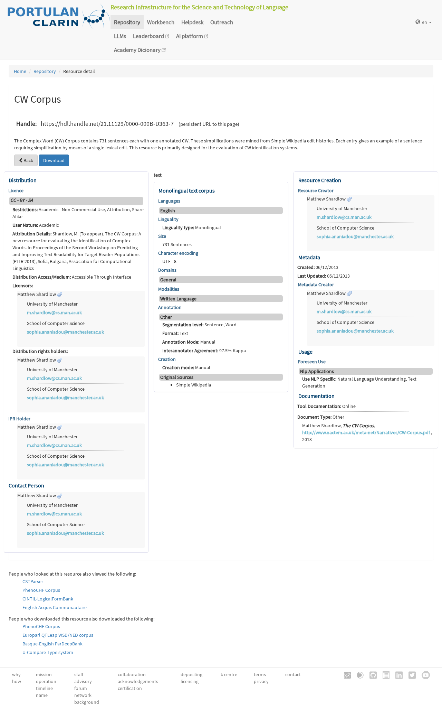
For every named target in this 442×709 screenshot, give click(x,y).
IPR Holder (19, 419)
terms (260, 674)
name (42, 695)
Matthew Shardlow (37, 294)
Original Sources (176, 377)
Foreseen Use (312, 361)
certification (130, 688)
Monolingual (191, 227)
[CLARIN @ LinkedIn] (397, 675)
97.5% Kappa (204, 350)
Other (320, 417)
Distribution (23, 180)
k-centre (229, 674)
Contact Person (26, 485)
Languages (169, 201)
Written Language (178, 299)
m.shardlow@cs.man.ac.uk (54, 312)
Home (20, 71)
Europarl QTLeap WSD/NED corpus (57, 635)
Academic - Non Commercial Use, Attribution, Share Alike (78, 213)
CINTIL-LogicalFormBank (47, 599)
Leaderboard (149, 36)
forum (80, 688)
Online (326, 406)
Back (28, 160)
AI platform (190, 36)
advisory (83, 681)
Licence (15, 190)
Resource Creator (316, 190)
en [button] (425, 22)
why (16, 674)
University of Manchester (52, 304)
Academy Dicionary (138, 50)
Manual (188, 342)
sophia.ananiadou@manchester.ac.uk (65, 332)
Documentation (316, 395)
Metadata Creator (316, 284)
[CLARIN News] (384, 675)
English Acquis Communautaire (54, 607)
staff (78, 674)
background (86, 702)
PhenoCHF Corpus (41, 590)
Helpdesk (192, 22)
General (168, 280)
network (83, 695)
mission (44, 674)
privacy (261, 681)
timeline (44, 688)
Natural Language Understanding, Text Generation (359, 382)
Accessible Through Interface (71, 277)
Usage (305, 351)
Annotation (170, 307)
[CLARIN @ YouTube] (423, 675)
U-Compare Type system (47, 652)
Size (162, 236)
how (16, 681)
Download (54, 160)
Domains (167, 270)
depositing (191, 674)
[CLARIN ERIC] (345, 675)
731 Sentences (177, 244)
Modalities (168, 289)
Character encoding (178, 253)
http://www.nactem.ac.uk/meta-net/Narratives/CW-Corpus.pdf (366, 432)
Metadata (309, 257)
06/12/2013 (317, 267)
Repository (127, 22)
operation (46, 681)
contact (293, 674)
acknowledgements (138, 681)
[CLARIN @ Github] (371, 675)
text (158, 175)
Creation (167, 359)
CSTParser (32, 581)
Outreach (221, 22)
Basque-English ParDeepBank (52, 644)
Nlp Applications (317, 371)
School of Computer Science (56, 323)
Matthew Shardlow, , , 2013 (367, 432)
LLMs (120, 36)
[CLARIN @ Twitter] (410, 675)
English (167, 210)
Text (175, 333)
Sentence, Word (199, 324)
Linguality (168, 219)
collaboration (132, 674)
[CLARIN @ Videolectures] (358, 675)
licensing (190, 681)
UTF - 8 (169, 261)
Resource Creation (319, 180)
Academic (35, 225)
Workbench (160, 22)
